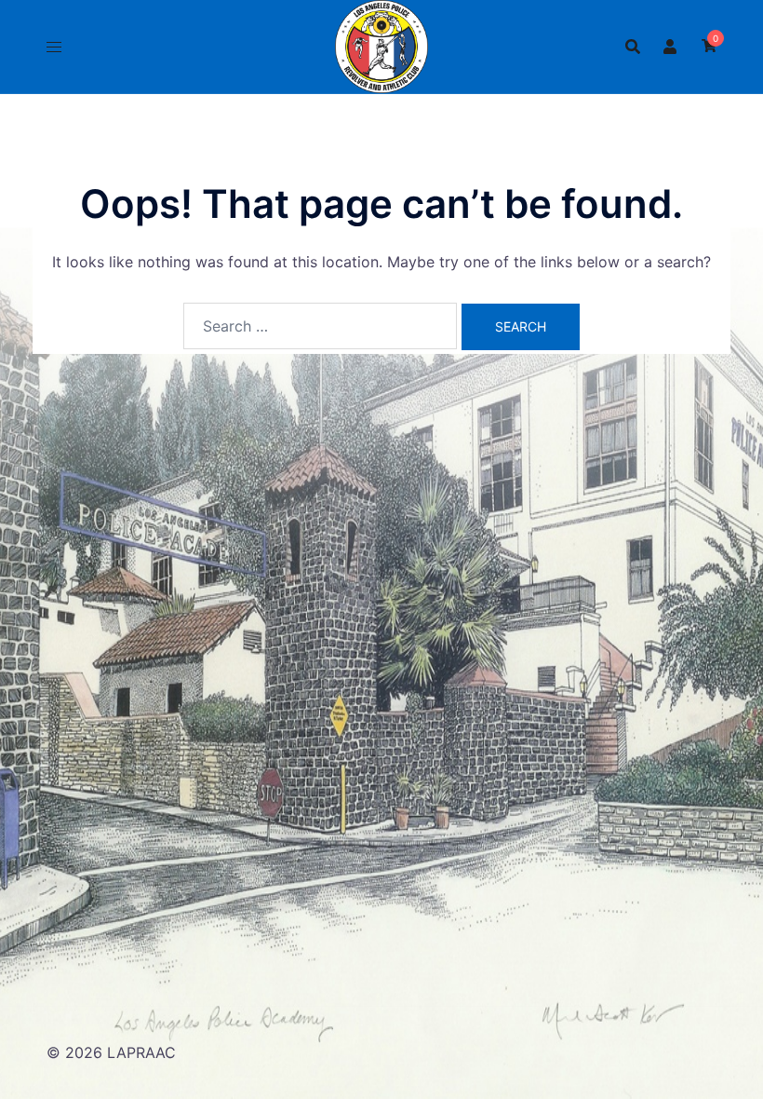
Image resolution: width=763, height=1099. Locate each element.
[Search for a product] (632, 46)
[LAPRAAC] (381, 44)
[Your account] (670, 46)
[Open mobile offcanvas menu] (54, 47)
